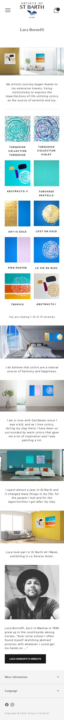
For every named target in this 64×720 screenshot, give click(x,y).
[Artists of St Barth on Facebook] (7, 705)
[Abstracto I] (46, 286)
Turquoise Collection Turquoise (17, 151)
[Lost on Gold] (46, 213)
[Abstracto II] (17, 173)
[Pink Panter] (17, 250)
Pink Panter (17, 267)
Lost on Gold (46, 231)
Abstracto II (17, 191)
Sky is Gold (17, 231)
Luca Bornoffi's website (25, 658)
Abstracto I (46, 304)
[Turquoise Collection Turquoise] (17, 129)
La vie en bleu (46, 268)
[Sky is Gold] (17, 213)
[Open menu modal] (8, 10)
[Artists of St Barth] (32, 10)
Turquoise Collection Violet (46, 150)
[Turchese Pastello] (46, 173)
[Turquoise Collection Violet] (46, 129)
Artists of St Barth (38, 713)
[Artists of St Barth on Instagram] (12, 705)
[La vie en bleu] (46, 250)
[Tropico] (17, 286)
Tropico (17, 304)
